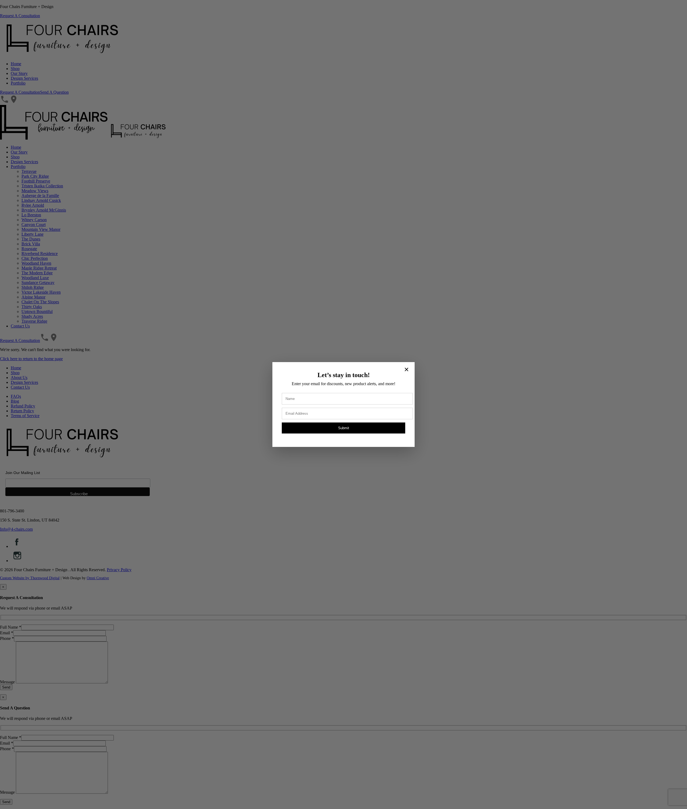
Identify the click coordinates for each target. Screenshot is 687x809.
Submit (343, 428)
